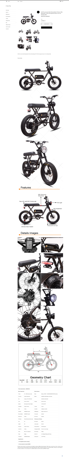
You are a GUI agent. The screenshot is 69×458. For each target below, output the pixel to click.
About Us (7, 12)
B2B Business (7, 14)
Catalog (7, 18)
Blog (11, 22)
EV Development (8, 16)
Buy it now (46, 27)
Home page (7, 10)
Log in (18, 1)
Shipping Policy (8, 20)
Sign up (21, 1)
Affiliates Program (8, 24)
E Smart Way (8, 5)
